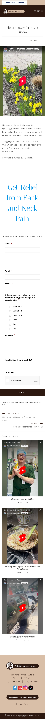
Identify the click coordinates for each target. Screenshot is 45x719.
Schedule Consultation (14, 3)
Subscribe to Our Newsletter (22, 697)
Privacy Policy (22, 704)
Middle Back (17, 311)
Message (10, 335)
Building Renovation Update (22, 636)
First (6, 255)
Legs (14, 329)
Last (6, 265)
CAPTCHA (9, 372)
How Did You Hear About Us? (18, 360)
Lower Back (17, 315)
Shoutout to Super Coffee (22, 499)
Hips (14, 324)
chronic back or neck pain (27, 141)
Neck (15, 320)
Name (8, 243)
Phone (9, 284)
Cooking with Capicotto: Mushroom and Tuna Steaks (22, 567)
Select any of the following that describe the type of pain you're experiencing (20, 297)
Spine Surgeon (20, 402)
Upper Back (17, 306)
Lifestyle (33, 40)
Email (8, 271)
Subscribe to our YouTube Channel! (17, 158)
